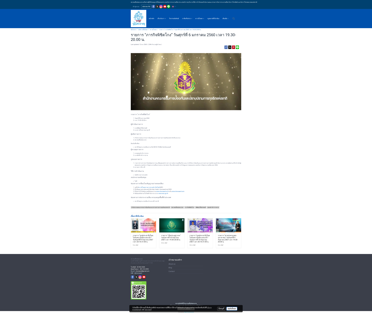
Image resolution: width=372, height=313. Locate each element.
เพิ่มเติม (225, 18)
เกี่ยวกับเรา (161, 18)
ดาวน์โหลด (199, 18)
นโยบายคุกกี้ (148, 309)
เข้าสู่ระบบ (136, 6)
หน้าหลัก (151, 18)
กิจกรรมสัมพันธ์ (174, 18)
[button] (234, 18)
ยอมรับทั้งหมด (232, 309)
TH (175, 6)
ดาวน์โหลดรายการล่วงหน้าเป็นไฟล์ (149, 187)
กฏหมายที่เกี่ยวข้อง (213, 18)
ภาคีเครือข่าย (186, 18)
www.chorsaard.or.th (162, 191)
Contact (172, 271)
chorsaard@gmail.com (142, 271)
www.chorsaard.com (178, 191)
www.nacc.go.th (163, 193)
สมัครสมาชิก (146, 6)
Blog (170, 268)
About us (172, 264)
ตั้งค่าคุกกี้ (221, 309)
